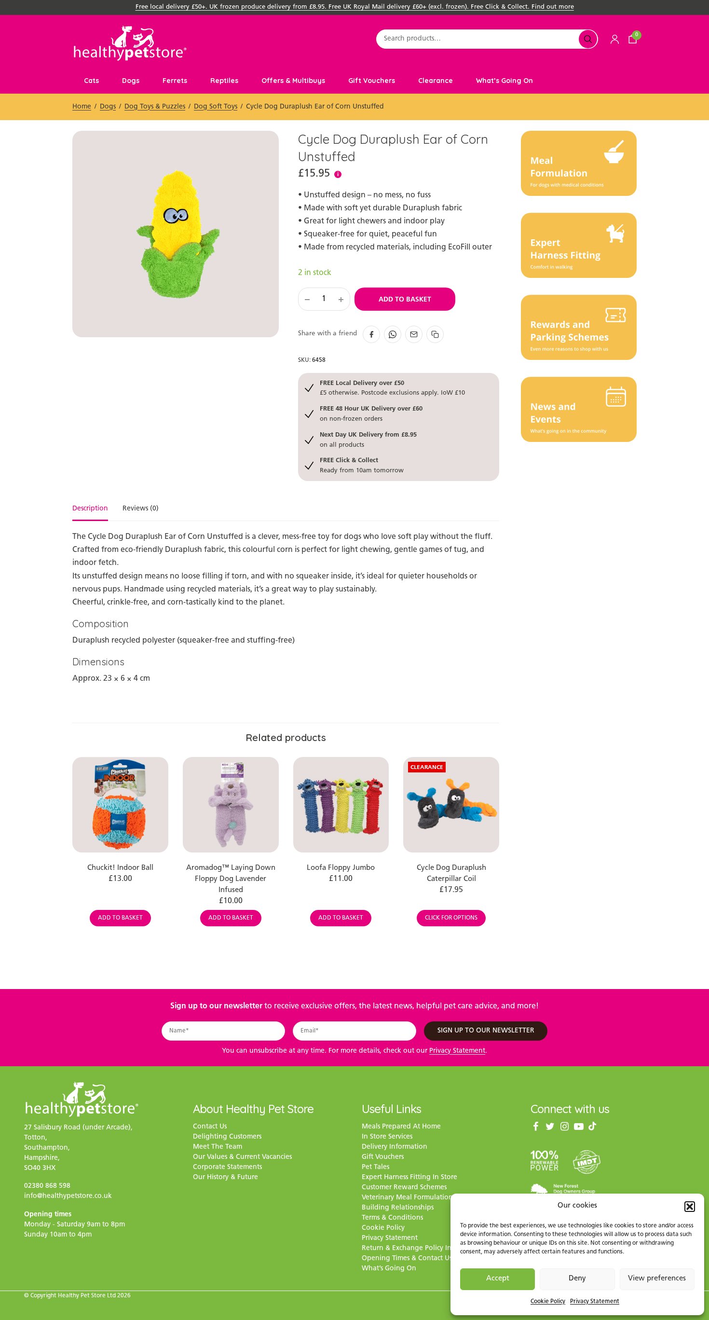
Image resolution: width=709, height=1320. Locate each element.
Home (81, 106)
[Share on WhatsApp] (392, 334)
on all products (368, 439)
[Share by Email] (414, 334)
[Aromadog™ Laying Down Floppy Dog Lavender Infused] (231, 805)
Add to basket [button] (120, 918)
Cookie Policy (548, 1302)
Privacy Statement (594, 1302)
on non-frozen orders (371, 413)
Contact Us (210, 1127)
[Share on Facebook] (371, 334)
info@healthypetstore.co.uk (68, 1196)
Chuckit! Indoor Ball (120, 868)
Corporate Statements (227, 1167)
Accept (497, 1278)
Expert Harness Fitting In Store (409, 1178)
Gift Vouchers (371, 80)
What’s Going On (504, 80)
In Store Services (387, 1137)
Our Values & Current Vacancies (242, 1157)
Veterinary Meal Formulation (407, 1198)
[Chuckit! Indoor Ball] (120, 805)
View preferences (657, 1278)
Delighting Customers (227, 1137)
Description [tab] (90, 509)
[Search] (588, 39)
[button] (690, 1206)
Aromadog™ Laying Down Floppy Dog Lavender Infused (230, 879)
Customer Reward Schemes (404, 1188)
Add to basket (405, 299)
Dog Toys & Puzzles (154, 106)
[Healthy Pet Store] (130, 43)
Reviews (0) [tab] (141, 509)
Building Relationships (398, 1208)
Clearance (435, 80)
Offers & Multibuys (293, 80)
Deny (577, 1278)
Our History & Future (225, 1178)
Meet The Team (217, 1147)
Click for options (451, 918)
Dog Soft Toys (215, 106)
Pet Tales (375, 1167)
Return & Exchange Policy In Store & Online (431, 1248)
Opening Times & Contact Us (407, 1259)
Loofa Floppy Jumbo (341, 868)
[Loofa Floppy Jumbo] (341, 805)
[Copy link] (435, 334)
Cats (91, 80)
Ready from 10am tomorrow (362, 465)
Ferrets (175, 80)
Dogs (130, 80)
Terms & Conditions (392, 1218)
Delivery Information (394, 1147)
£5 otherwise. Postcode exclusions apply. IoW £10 (392, 388)
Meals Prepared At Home (401, 1127)
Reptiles (224, 80)
